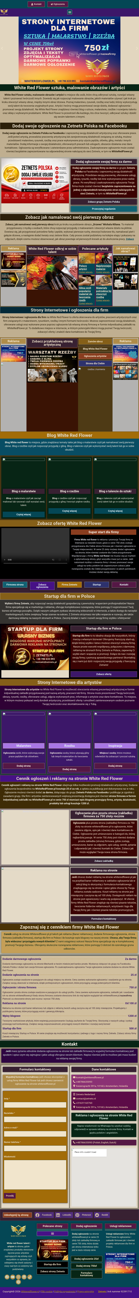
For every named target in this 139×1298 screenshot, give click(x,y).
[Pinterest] (18, 1281)
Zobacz (130, 239)
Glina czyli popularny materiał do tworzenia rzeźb (85, 294)
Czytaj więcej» (86, 272)
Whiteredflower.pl (30, 1291)
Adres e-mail (11, 1127)
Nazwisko (9, 1113)
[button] (69, 12)
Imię (7, 1098)
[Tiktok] (29, 1277)
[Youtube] (12, 1277)
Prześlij (10, 1195)
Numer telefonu (12, 1142)
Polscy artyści (83, 267)
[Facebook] (7, 1277)
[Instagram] (18, 1277)
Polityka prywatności (65, 1291)
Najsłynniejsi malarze (103, 267)
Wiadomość (9, 1156)
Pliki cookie (47, 1291)
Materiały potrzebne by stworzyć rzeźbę (103, 292)
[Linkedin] (24, 1277)
